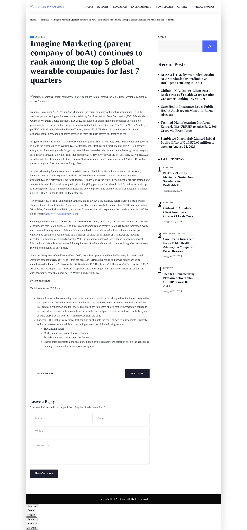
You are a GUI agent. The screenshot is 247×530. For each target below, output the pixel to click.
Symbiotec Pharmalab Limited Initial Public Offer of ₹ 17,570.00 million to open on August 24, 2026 (188, 142)
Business (103, 7)
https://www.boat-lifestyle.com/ (61, 213)
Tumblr (31, 515)
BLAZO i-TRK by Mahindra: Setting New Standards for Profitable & (178, 179)
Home (89, 7)
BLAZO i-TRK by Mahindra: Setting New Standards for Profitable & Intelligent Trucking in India (188, 78)
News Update (164, 7)
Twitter (30, 510)
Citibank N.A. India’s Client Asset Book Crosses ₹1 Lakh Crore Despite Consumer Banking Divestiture (187, 94)
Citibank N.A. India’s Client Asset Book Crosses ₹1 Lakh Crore (178, 212)
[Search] (209, 46)
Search (162, 36)
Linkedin (31, 519)
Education (120, 7)
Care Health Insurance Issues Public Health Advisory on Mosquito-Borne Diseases (187, 110)
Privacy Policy (205, 7)
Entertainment (141, 7)
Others (182, 7)
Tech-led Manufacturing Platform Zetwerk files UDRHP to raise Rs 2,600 (179, 280)
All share (32, 528)
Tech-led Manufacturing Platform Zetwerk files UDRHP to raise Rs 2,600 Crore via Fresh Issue (189, 126)
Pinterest (32, 523)
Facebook (32, 506)
